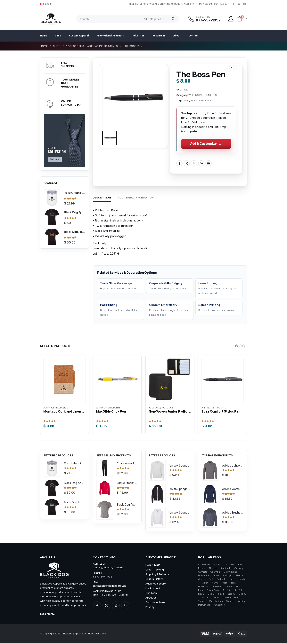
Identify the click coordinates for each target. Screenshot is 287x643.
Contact (193, 35)
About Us (150, 597)
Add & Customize (203, 143)
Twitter (187, 163)
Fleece (239, 575)
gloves (201, 578)
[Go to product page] (52, 198)
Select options (61, 367)
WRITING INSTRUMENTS (202, 95)
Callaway (238, 568)
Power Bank (213, 590)
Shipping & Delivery (157, 574)
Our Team (151, 592)
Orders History (154, 578)
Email (208, 163)
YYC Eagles (218, 604)
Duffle (216, 575)
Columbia (215, 571)
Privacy (149, 606)
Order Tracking (154, 569)
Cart (216, 4)
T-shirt (215, 597)
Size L (201, 593)
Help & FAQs (152, 564)
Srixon (205, 597)
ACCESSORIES (208, 408)
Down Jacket (230, 571)
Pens (186, 100)
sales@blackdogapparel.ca (109, 585)
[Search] (173, 19)
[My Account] (231, 18)
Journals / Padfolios (108, 408)
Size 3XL (238, 590)
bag (240, 564)
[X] (239, 3)
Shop (58, 35)
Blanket (213, 568)
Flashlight (227, 575)
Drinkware (203, 575)
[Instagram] (244, 3)
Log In (223, 4)
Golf (211, 578)
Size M (211, 593)
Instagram (116, 605)
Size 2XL (227, 590)
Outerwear (217, 586)
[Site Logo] (51, 19)
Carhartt (202, 571)
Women (230, 601)
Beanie (201, 568)
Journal (215, 582)
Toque (201, 601)
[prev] (231, 67)
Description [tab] (102, 197)
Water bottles (216, 601)
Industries (138, 35)
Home (43, 35)
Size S (221, 593)
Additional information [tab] (135, 197)
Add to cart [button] (114, 367)
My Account (205, 4)
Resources (158, 35)
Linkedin (125, 605)
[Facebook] (233, 3)
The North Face (231, 597)
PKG (238, 586)
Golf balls (221, 578)
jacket (205, 582)
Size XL (231, 593)
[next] (237, 67)
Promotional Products (110, 35)
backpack (229, 564)
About (177, 35)
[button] (236, 346)
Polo (200, 590)
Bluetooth (225, 568)
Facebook (179, 163)
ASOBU (217, 564)
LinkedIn (194, 163)
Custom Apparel (79, 35)
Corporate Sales (155, 602)
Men (225, 582)
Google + (201, 163)
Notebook (203, 586)
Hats (232, 578)
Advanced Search (156, 583)
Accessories (204, 564)
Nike (233, 582)
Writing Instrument (201, 100)
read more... (47, 613)
